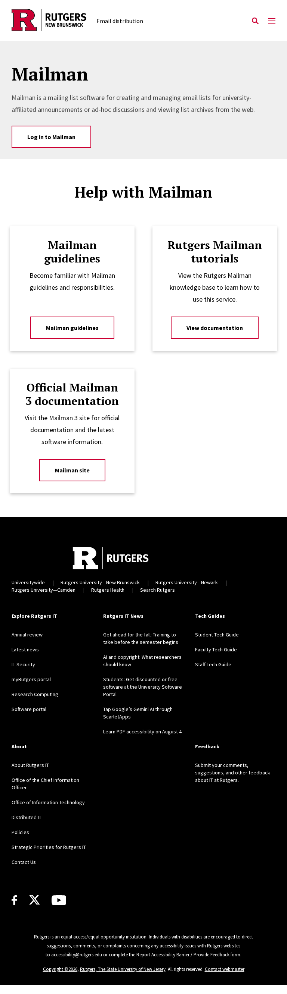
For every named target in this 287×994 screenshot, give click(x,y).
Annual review (27, 634)
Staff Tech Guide (213, 664)
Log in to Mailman (51, 137)
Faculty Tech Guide (216, 649)
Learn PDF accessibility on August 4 (142, 731)
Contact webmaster (224, 969)
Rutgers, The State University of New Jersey (123, 969)
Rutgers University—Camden (43, 589)
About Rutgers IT (30, 765)
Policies (20, 832)
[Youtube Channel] (59, 900)
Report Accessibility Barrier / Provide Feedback (182, 954)
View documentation (214, 327)
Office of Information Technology (48, 802)
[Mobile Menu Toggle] (271, 21)
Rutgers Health (107, 589)
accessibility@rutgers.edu (76, 954)
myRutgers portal (31, 679)
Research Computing (35, 694)
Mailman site (72, 470)
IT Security (23, 664)
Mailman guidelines (72, 327)
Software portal (29, 709)
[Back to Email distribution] (49, 21)
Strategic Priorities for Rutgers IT (49, 847)
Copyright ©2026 (60, 969)
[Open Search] (255, 21)
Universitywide (28, 582)
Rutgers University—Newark (186, 582)
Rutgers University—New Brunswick (100, 582)
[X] (34, 900)
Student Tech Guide (217, 634)
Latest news (25, 649)
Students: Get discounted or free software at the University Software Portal (142, 687)
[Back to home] (111, 558)
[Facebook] (14, 900)
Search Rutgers (157, 589)
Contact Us (24, 862)
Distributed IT (26, 817)
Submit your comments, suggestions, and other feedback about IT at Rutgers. (232, 772)
